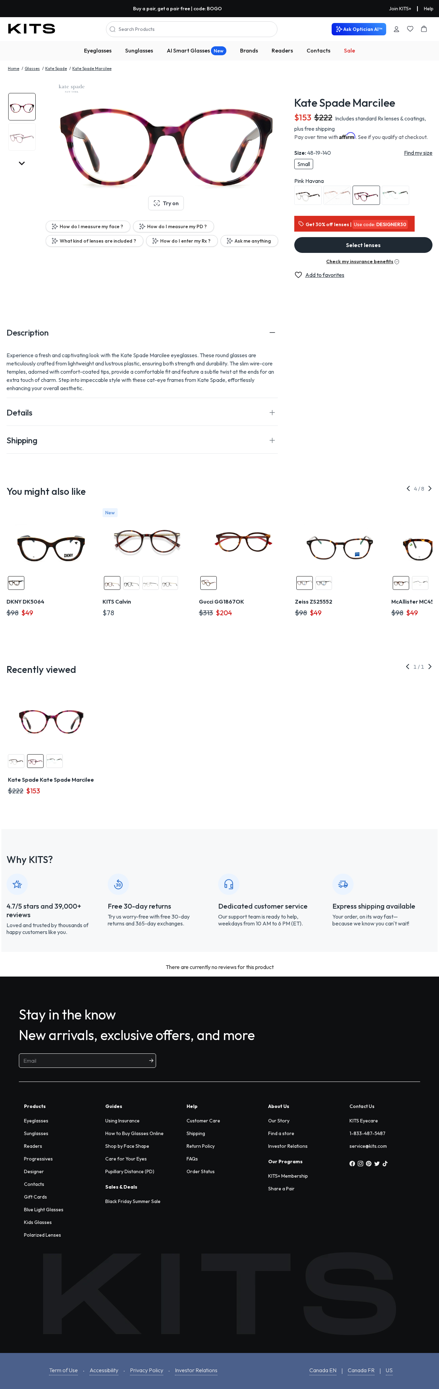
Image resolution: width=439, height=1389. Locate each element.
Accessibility (104, 1370)
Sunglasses (139, 50)
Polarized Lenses (42, 1235)
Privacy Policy (146, 1370)
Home (13, 68)
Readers (282, 50)
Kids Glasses (38, 1222)
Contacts (318, 50)
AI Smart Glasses (195, 50)
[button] (142, 332)
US (389, 1370)
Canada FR (361, 1370)
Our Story (278, 1121)
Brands (249, 50)
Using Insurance (122, 1121)
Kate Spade (56, 68)
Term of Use (63, 1370)
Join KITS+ (400, 8)
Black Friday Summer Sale (133, 1201)
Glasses (32, 68)
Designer (34, 1171)
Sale (349, 50)
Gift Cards (35, 1197)
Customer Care (203, 1121)
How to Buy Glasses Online (134, 1133)
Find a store (281, 1133)
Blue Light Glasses (43, 1209)
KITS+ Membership (288, 1176)
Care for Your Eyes (126, 1159)
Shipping (196, 1133)
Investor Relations (288, 1146)
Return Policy (201, 1146)
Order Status (201, 1171)
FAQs (192, 1159)
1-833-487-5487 (367, 1133)
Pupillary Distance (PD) (129, 1171)
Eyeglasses (97, 50)
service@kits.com (368, 1146)
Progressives (38, 1159)
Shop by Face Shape (127, 1146)
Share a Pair (281, 1189)
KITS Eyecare (363, 1121)
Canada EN (322, 1370)
